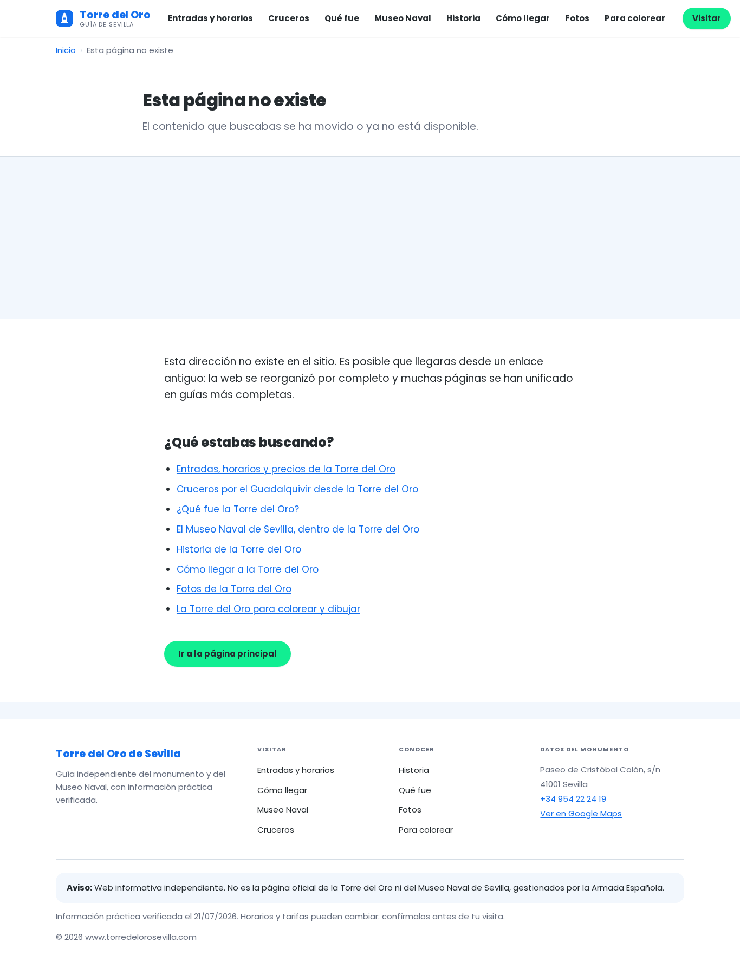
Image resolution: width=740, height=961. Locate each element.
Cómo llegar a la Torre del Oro (248, 569)
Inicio (66, 50)
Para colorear (635, 18)
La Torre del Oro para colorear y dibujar (268, 608)
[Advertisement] (370, 238)
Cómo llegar (523, 18)
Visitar (706, 18)
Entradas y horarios (210, 18)
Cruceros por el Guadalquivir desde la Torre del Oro (297, 489)
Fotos (577, 18)
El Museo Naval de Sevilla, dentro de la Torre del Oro (298, 529)
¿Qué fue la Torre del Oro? (238, 509)
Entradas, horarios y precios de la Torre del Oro (286, 469)
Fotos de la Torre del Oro (234, 588)
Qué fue (341, 18)
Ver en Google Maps (581, 813)
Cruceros (288, 18)
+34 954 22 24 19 (573, 798)
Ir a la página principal (227, 653)
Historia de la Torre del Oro (239, 549)
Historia (463, 18)
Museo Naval (402, 18)
